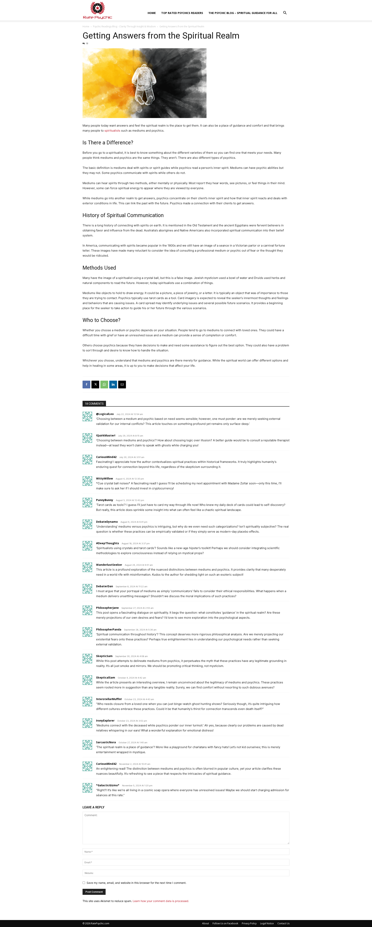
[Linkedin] (113, 384)
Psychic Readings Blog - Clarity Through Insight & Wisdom (124, 26)
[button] (284, 13)
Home (152, 13)
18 (87, 43)
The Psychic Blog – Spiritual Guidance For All (242, 13)
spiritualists (112, 130)
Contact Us (283, 923)
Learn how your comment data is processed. (161, 901)
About (205, 923)
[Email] (122, 384)
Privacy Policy (249, 923)
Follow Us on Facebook (225, 923)
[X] (95, 384)
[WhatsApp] (104, 384)
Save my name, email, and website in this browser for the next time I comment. (136, 882)
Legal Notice (267, 923)
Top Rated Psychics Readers (182, 13)
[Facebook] (86, 384)
